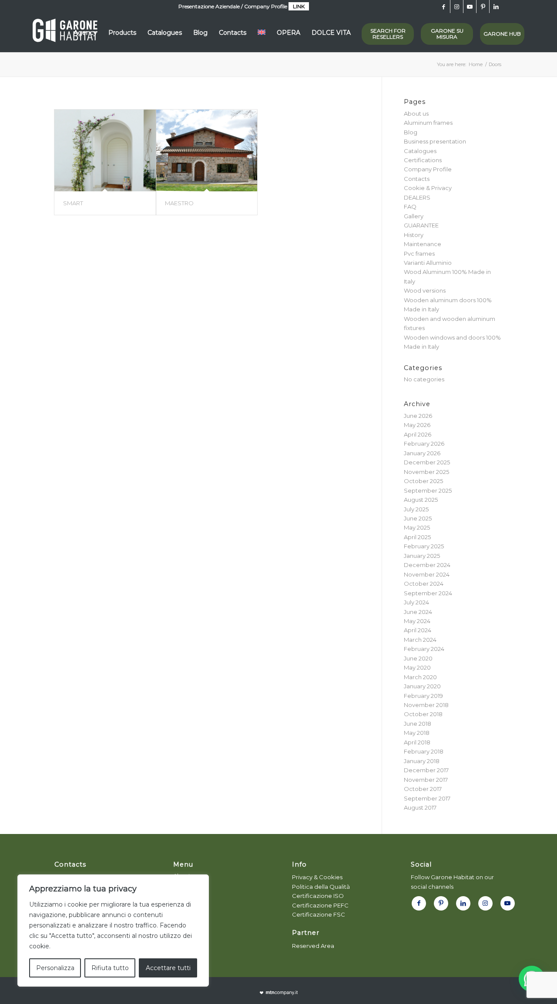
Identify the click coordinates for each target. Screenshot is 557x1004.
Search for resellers (388, 33)
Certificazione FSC (318, 914)
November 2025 (426, 471)
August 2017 (420, 807)
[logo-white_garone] (65, 32)
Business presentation (435, 141)
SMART (73, 203)
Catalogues (420, 150)
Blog (410, 132)
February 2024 (424, 648)
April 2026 (417, 434)
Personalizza (55, 968)
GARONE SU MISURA (447, 33)
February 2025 (424, 546)
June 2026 (418, 415)
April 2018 (417, 742)
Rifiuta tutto (110, 968)
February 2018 (423, 751)
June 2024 (418, 611)
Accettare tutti (168, 968)
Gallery (413, 216)
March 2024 (420, 639)
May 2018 (416, 732)
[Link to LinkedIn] (496, 6)
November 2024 (427, 574)
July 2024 (416, 602)
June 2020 (418, 658)
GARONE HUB (502, 33)
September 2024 (428, 593)
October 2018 (423, 713)
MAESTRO (179, 203)
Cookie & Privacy (428, 187)
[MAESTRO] (207, 150)
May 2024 (417, 620)
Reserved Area (313, 945)
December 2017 (426, 770)
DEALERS (417, 197)
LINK (299, 6)
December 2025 (427, 462)
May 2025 (417, 527)
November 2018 (426, 704)
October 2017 (423, 788)
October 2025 (423, 480)
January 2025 (422, 555)
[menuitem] (85, 32)
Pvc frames (419, 253)
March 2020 (420, 677)
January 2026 (422, 453)
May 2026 (417, 424)
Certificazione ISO (318, 895)
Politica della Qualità (321, 886)
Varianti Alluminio (428, 262)
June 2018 (417, 723)
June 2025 (418, 518)
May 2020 (417, 667)
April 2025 (417, 537)
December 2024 (427, 564)
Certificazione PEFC (320, 905)
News (181, 913)
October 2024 (423, 583)
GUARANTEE (421, 225)
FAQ (410, 206)
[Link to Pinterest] (482, 6)
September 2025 (428, 490)
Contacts (416, 178)
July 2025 (416, 509)
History (413, 234)
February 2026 (424, 443)
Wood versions (425, 290)
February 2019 (423, 695)
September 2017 (427, 798)
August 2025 (421, 499)
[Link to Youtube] (469, 6)
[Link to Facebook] (443, 6)
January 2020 (422, 686)
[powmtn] (279, 993)
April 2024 (417, 630)
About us (416, 113)
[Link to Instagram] (456, 6)
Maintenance (422, 243)
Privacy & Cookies (317, 877)
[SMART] (105, 150)
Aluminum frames (428, 122)
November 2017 (426, 779)
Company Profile (428, 169)
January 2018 (422, 760)
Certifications (423, 160)
